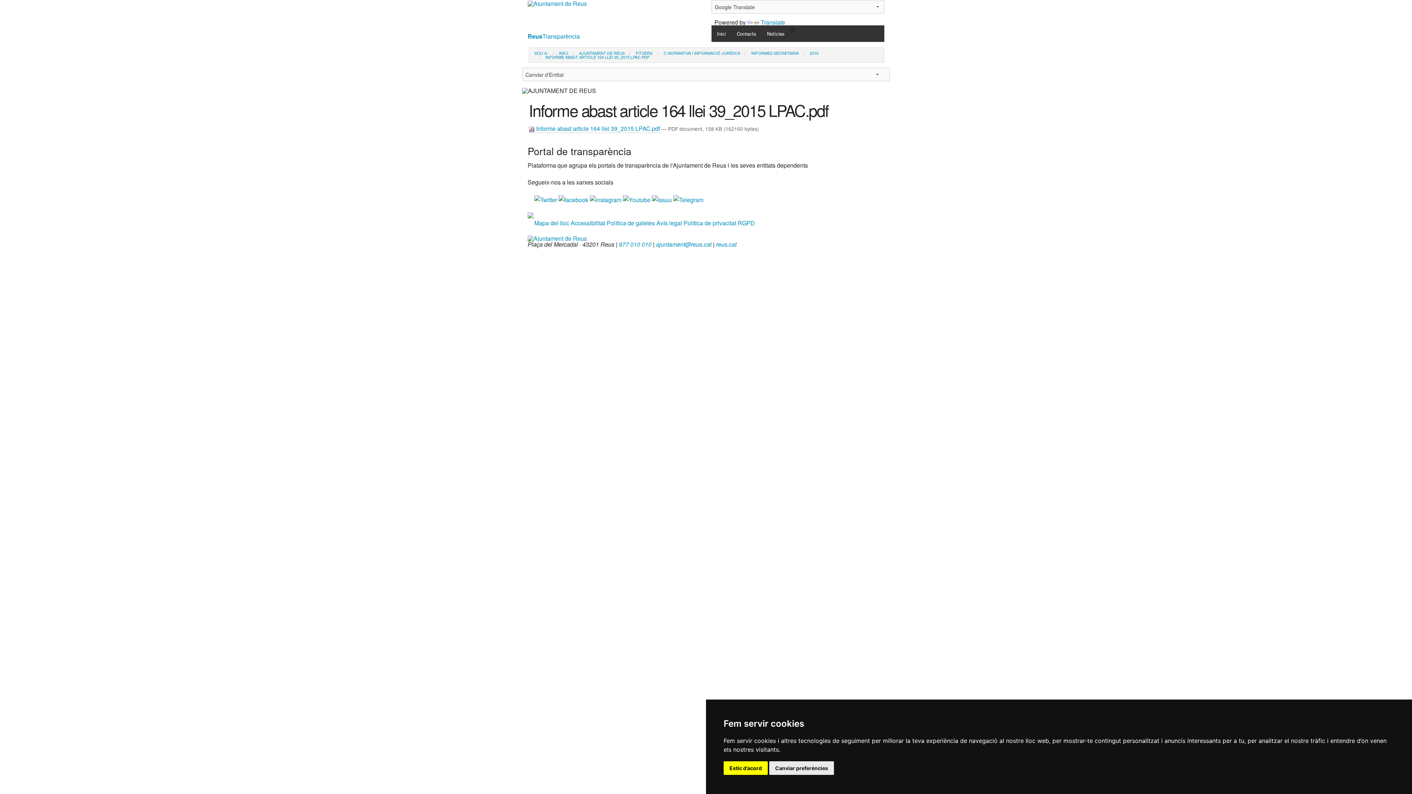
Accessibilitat (588, 223)
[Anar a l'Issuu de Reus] (662, 199)
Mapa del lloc (551, 223)
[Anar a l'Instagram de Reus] (606, 199)
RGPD (746, 223)
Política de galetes (631, 223)
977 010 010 (635, 244)
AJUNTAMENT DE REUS (602, 53)
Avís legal (669, 223)
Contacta (746, 33)
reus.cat (726, 244)
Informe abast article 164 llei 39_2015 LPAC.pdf (598, 128)
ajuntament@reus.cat (684, 244)
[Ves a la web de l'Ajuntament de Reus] (557, 238)
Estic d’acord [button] (746, 768)
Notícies (776, 33)
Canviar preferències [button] (801, 768)
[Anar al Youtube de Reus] (637, 199)
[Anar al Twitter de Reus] (546, 199)
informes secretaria (775, 53)
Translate (773, 22)
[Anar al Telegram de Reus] (688, 199)
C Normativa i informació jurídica (702, 53)
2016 (814, 53)
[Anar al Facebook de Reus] (574, 199)
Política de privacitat (710, 223)
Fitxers (644, 53)
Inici (721, 33)
